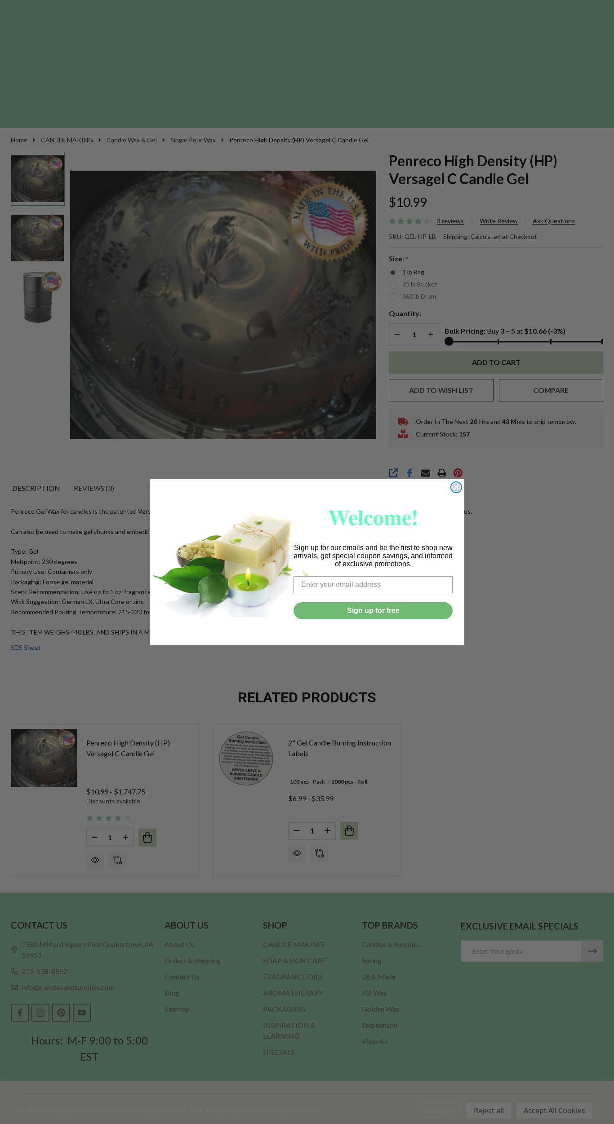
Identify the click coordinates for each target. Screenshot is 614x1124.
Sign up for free (373, 610)
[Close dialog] (456, 487)
